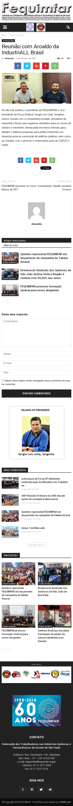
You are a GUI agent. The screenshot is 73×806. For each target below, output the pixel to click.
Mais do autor (11, 245)
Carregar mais (35, 544)
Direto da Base (8, 40)
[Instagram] (32, 789)
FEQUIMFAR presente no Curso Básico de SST (19, 187)
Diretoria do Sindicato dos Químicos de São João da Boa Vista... (52, 591)
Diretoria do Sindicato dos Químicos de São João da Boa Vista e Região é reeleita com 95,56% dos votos (45, 274)
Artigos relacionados (15, 240)
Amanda (9, 58)
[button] (68, 27)
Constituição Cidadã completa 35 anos (54, 187)
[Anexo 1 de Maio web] (10, 532)
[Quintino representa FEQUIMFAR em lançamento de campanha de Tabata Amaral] (10, 258)
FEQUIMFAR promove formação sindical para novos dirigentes (15, 634)
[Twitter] (41, 789)
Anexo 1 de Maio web (33, 528)
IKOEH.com (65, 802)
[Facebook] (22, 789)
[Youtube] (50, 789)
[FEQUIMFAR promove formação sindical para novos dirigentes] (10, 290)
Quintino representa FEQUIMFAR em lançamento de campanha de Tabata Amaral (44, 258)
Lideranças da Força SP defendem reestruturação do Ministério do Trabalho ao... (44, 482)
